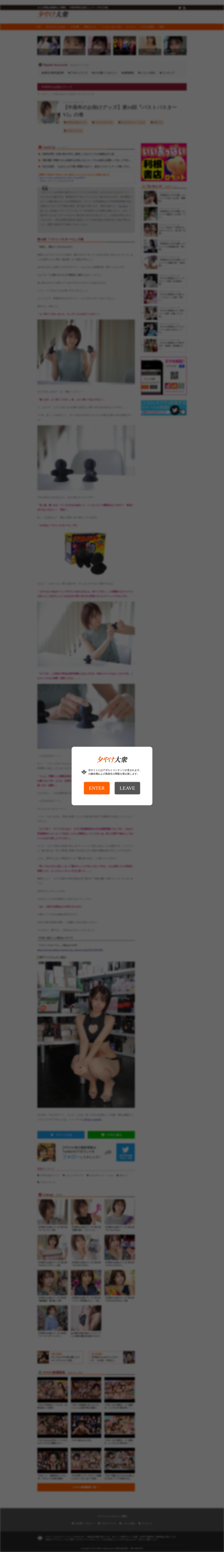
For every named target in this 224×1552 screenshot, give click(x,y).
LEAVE (127, 788)
